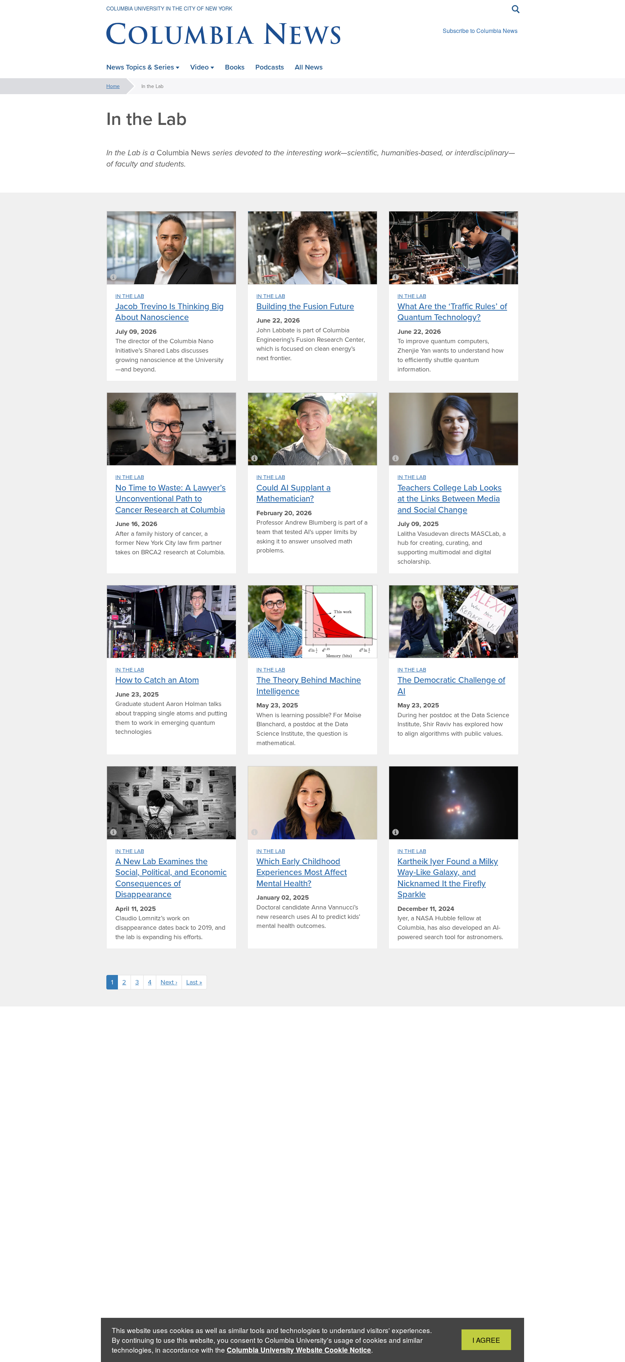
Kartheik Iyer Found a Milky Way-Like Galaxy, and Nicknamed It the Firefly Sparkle (447, 877)
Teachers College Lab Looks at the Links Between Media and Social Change (449, 499)
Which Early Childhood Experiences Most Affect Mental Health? (301, 872)
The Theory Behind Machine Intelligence (308, 685)
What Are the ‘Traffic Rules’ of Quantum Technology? (452, 311)
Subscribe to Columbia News (480, 30)
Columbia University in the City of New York (169, 8)
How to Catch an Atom (157, 680)
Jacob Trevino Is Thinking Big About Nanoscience (169, 311)
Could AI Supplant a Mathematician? (293, 493)
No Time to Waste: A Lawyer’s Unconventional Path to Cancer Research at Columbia (170, 499)
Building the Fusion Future (305, 306)
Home (113, 86)
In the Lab (129, 296)
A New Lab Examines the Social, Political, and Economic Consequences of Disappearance (171, 877)
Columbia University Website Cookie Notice (299, 1350)
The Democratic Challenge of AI (451, 685)
